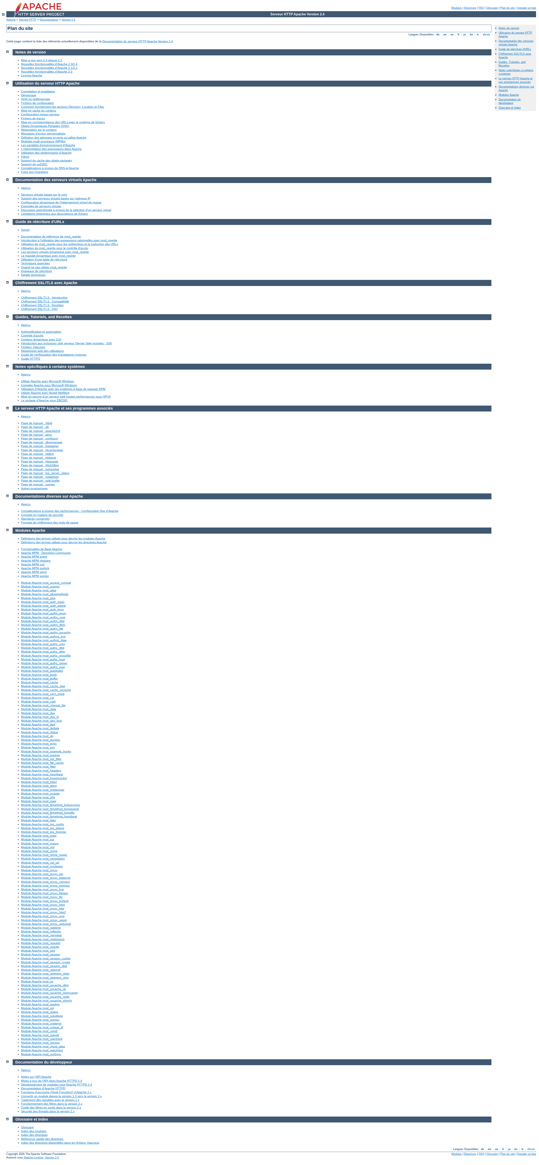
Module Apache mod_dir (37, 736)
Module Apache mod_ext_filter (41, 759)
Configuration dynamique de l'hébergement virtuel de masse (61, 202)
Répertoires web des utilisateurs (42, 351)
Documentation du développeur (510, 101)
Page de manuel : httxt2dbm (40, 465)
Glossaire (492, 7)
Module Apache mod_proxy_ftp (42, 897)
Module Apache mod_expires (40, 755)
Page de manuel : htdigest (38, 457)
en (445, 34)
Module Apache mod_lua (37, 839)
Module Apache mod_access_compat (46, 582)
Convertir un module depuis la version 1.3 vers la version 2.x (61, 1096)
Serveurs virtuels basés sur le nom (44, 194)
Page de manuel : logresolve (40, 469)
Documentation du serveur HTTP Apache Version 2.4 (137, 41)
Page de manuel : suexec (38, 484)
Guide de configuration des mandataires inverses (54, 354)
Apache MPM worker (35, 576)
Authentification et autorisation (41, 331)
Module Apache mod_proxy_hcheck (45, 901)
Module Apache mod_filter (38, 766)
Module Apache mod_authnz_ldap (44, 640)
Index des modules (33, 1131)
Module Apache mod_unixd (39, 1031)
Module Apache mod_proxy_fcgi (42, 889)
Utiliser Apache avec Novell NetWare (45, 392)
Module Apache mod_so (37, 981)
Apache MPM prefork (35, 568)
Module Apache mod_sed (38, 950)
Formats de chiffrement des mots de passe (49, 522)
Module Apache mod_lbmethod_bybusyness (50, 805)
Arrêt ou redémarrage (35, 99)
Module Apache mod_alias (38, 590)
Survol (25, 229)
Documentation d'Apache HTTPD (43, 1088)
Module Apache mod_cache (39, 682)
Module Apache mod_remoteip (41, 935)
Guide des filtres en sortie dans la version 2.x (51, 1107)
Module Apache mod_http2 (39, 782)
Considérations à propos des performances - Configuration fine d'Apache (69, 511)
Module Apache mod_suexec (40, 1019)
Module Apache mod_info (38, 797)
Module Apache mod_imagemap (42, 789)
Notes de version (509, 28)
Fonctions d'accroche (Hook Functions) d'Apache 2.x (56, 1092)
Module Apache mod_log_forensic (43, 832)
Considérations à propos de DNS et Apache (50, 168)
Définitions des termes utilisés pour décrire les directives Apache (64, 542)
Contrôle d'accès (32, 335)
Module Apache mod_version (40, 1042)
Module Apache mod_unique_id (42, 1027)
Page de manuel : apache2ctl (40, 431)
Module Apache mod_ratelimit (41, 927)
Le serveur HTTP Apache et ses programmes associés (515, 80)
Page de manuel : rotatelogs (40, 476)
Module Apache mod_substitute (42, 1016)
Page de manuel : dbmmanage (41, 442)
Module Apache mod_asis (38, 598)
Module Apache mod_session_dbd (44, 966)
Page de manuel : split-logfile (40, 480)
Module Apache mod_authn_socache (46, 632)
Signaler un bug (526, 7)
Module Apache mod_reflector (41, 931)
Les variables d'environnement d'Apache (48, 145)
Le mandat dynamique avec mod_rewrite (48, 255)
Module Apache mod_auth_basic (43, 602)
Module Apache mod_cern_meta (42, 694)
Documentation (49, 19)
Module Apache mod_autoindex (42, 670)
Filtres (25, 156)
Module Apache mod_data (38, 709)
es (452, 34)
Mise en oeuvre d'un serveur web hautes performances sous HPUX (66, 396)
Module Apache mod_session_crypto (45, 962)
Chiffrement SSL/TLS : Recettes (42, 305)
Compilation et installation (38, 91)
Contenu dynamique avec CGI (41, 339)
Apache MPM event (34, 556)
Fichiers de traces (33, 118)
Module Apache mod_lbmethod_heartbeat (49, 816)
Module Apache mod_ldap (38, 820)
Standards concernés (35, 518)
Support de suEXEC (34, 164)
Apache (11, 19)
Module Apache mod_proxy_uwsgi (44, 920)
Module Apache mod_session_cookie (46, 958)
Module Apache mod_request (40, 943)
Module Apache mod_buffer (39, 678)
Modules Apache (509, 94)
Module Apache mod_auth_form (42, 609)
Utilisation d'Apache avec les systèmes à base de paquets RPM (63, 389)
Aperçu (26, 188)
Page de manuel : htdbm (37, 454)
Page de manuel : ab (35, 427)
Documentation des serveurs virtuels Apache (516, 42)
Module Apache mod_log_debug (42, 828)
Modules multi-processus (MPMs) (43, 141)
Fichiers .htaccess (33, 347)
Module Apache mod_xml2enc (41, 1054)
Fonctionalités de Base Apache (41, 549)
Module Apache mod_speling (40, 1004)
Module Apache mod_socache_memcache (49, 992)
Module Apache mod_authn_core (43, 617)
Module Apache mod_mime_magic (44, 854)
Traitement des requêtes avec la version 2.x (50, 1100)
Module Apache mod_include (40, 793)
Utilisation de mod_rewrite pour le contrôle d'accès (54, 248)
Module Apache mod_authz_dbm (43, 651)
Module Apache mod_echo (39, 743)
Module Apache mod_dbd (38, 724)
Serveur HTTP (27, 19)
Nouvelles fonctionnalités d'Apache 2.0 (46, 71)
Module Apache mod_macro (40, 843)
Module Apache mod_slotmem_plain (45, 973)
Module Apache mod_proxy (39, 870)
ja (465, 34)
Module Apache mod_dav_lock (41, 720)
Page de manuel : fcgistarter (40, 446)
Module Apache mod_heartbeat (42, 774)
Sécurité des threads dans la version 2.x (48, 1111)
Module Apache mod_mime (39, 851)
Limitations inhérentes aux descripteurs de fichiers (54, 213)
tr (478, 34)
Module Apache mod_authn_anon (43, 613)
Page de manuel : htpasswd (39, 461)
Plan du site (507, 7)
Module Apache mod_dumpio (40, 739)
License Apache (31, 75)
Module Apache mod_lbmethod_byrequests (50, 809)
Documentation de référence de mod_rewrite (51, 236)
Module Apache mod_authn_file (42, 628)
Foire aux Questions (34, 172)
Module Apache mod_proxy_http (42, 908)
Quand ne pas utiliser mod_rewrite (44, 267)
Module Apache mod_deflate (40, 728)
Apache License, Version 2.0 (41, 1157)
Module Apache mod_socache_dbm (45, 985)
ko (471, 34)
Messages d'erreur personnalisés (43, 133)
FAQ (481, 7)
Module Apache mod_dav (38, 713)
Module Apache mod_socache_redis (45, 996)
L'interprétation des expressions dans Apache (51, 149)
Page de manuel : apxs (36, 434)
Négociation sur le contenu (39, 129)
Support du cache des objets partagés (46, 160)
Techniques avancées (35, 263)
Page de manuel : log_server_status (45, 473)
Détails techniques (33, 275)
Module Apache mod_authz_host (43, 659)
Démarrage (28, 95)
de (437, 34)
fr (458, 34)
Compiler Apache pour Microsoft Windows (49, 385)
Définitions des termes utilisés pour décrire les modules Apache (63, 538)
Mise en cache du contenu (38, 110)
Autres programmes (34, 488)
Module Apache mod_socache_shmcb (46, 1000)
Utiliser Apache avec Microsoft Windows (47, 381)
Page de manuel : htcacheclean (42, 450)
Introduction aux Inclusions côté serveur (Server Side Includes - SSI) (66, 343)
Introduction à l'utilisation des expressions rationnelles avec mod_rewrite (69, 240)
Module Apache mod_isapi (38, 801)
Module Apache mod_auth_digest (43, 605)
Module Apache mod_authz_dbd (42, 647)
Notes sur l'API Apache (36, 1076)
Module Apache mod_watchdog (42, 1050)
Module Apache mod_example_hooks (46, 751)
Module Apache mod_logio (38, 835)
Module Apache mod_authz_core (43, 644)
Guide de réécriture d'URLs (515, 49)
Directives (470, 7)
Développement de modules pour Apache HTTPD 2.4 (56, 1084)
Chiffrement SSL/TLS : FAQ (39, 309)
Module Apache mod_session (40, 954)
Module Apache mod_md (37, 847)
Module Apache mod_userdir (40, 1035)
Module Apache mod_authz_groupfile (46, 655)
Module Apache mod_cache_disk (43, 686)
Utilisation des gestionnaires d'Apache (46, 152)
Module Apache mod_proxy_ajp (42, 874)
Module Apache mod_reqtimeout (42, 939)
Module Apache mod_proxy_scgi (42, 916)
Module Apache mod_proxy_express (45, 885)
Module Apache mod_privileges (42, 866)
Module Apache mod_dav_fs (40, 717)
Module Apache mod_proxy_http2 (43, 912)
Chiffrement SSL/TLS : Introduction (44, 297)
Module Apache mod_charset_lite (43, 705)
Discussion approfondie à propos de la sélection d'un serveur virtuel (66, 210)
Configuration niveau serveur (40, 114)
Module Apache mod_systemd (41, 1023)
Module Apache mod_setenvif (40, 969)
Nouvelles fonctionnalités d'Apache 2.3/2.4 (49, 64)
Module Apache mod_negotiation (43, 858)
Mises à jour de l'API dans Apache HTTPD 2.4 (51, 1080)
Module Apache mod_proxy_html (43, 904)
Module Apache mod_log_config (42, 824)
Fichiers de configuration (37, 103)
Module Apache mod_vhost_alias (43, 1046)
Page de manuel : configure (39, 438)
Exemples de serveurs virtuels (41, 206)
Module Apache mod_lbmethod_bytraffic (48, 812)
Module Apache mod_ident (39, 785)
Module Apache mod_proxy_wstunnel (46, 924)
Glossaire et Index (510, 107)
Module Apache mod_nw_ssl (40, 862)
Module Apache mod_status (39, 1012)
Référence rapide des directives (42, 1139)
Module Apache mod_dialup (39, 732)
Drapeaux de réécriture (36, 271)
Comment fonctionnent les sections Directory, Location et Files (62, 106)
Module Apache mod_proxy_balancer (46, 877)
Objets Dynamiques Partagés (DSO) (45, 126)
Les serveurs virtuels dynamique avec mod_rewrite (55, 252)
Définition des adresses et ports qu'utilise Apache (53, 137)
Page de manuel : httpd (36, 423)
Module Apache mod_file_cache (42, 762)
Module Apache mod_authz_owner (44, 663)
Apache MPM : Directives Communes (46, 552)
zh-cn (486, 34)
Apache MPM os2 (33, 564)
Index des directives (34, 1135)
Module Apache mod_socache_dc (43, 989)
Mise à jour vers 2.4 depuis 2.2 (41, 60)
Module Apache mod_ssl (37, 1008)
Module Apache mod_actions (40, 586)
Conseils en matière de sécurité (42, 515)
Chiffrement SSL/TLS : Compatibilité (45, 301)
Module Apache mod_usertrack (42, 1039)
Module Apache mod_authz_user (43, 667)
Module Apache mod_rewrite (40, 947)
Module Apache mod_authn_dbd (42, 621)
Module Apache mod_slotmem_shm (45, 977)
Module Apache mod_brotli (39, 674)
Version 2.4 (68, 19)
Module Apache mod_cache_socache (46, 690)
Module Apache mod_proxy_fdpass (44, 893)
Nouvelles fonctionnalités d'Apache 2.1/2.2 (49, 67)
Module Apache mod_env (38, 747)
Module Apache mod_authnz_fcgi (43, 636)
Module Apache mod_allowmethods (44, 594)
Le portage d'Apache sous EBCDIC (44, 400)
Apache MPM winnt (34, 572)
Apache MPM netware (36, 560)
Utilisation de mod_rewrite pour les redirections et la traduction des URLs (69, 244)
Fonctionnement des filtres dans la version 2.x (51, 1103)
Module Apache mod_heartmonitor (44, 778)
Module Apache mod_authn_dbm (43, 625)
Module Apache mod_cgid (38, 701)
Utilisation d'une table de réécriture (44, 259)
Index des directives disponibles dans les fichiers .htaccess (60, 1142)
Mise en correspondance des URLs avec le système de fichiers (63, 122)
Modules (456, 7)
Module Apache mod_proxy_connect (45, 881)
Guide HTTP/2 (30, 358)
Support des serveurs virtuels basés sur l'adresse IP (55, 198)
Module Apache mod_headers (41, 770)
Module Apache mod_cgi (37, 697)
